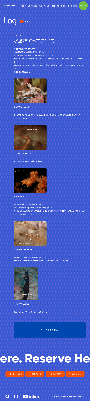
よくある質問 (72, 6)
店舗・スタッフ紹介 (59, 6)
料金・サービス (44, 6)
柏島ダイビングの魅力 (29, 6)
